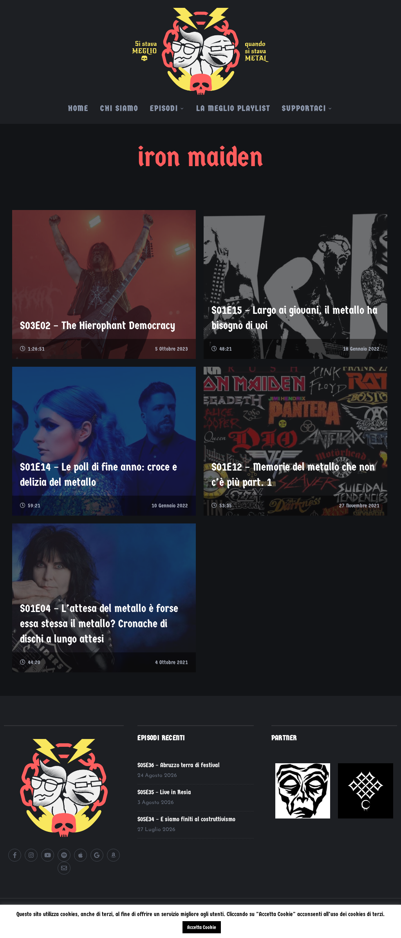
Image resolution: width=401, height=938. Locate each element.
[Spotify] (64, 855)
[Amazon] (113, 855)
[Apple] (80, 855)
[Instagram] (31, 855)
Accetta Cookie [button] (201, 927)
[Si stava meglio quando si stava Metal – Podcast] (200, 47)
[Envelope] (64, 868)
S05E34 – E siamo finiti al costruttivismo (186, 819)
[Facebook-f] (14, 855)
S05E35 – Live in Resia (164, 792)
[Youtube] (47, 855)
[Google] (96, 855)
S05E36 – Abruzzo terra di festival (178, 765)
